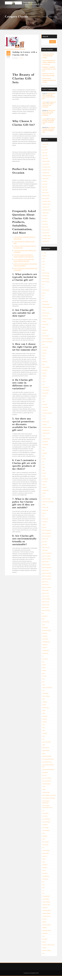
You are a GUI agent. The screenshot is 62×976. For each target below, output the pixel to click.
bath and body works (47, 338)
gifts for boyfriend (46, 553)
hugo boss (45, 644)
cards (43, 381)
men (43, 690)
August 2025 (45, 178)
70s (43, 287)
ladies (43, 667)
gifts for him (45, 584)
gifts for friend (46, 564)
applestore (45, 330)
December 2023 (46, 235)
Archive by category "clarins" (50, 16)
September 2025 (46, 175)
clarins (21, 58)
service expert (45, 830)
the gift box (45, 879)
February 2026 (46, 161)
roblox (44, 789)
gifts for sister (45, 604)
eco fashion (45, 479)
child (43, 401)
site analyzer (45, 842)
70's (43, 284)
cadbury (44, 376)
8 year (43, 293)
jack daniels (45, 653)
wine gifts (44, 939)
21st (43, 267)
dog (43, 464)
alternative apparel (47, 318)
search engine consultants (49, 795)
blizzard (44, 353)
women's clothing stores (48, 944)
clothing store (45, 430)
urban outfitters (46, 902)
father (43, 504)
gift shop (44, 544)
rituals (44, 786)
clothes (44, 418)
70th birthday (45, 290)
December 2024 (46, 201)
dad (43, 450)
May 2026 (44, 152)
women (44, 942)
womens (44, 947)
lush (43, 679)
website (44, 922)
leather (44, 670)
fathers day (45, 510)
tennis (44, 870)
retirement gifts (46, 784)
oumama (15, 58)
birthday (44, 350)
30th (43, 270)
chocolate (44, 404)
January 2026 (45, 164)
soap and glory (46, 850)
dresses (44, 473)
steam (43, 859)
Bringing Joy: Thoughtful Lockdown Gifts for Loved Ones (49, 69)
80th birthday (45, 304)
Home (39, 16)
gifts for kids (45, 590)
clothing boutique (46, 427)
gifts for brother (46, 556)
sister (43, 839)
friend (43, 524)
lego (43, 673)
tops (43, 884)
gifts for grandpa (46, 579)
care (43, 384)
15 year (44, 255)
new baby (44, 716)
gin (43, 613)
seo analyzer (45, 813)
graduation (45, 627)
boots (43, 356)
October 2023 (45, 241)
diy (43, 461)
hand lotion (45, 639)
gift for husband (46, 536)
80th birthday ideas (47, 307)
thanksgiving (45, 876)
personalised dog (46, 756)
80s (43, 298)
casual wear (45, 393)
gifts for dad (45, 561)
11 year (44, 253)
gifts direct (45, 550)
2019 (43, 264)
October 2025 (45, 172)
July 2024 (44, 215)
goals (43, 624)
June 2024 (44, 218)
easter (44, 476)
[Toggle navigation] (55, 2)
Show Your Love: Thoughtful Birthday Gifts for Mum (49, 80)
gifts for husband (46, 587)
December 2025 (46, 167)
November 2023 (46, 238)
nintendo (44, 733)
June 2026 (44, 150)
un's (43, 893)
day (43, 456)
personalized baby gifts (48, 769)
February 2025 (46, 195)
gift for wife (45, 539)
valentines (45, 907)
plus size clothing (46, 778)
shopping (44, 836)
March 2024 (45, 227)
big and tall (45, 347)
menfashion (45, 693)
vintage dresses (46, 916)
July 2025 (44, 181)
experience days (46, 499)
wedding (44, 927)
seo (43, 810)
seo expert (45, 824)
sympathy (44, 864)
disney (44, 458)
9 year (43, 310)
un (43, 890)
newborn (44, 722)
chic (43, 398)
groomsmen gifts (46, 630)
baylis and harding (47, 341)
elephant (44, 487)
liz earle (44, 676)
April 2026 (44, 155)
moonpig (44, 702)
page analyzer (45, 750)
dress (43, 470)
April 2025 (44, 190)
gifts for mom (45, 596)
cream (44, 447)
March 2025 (45, 192)
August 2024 (45, 212)
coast (43, 436)
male (43, 684)
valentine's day (46, 904)
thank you (44, 873)
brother (44, 373)
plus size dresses (46, 781)
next (43, 724)
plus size (44, 775)
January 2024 (45, 232)
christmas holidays (47, 413)
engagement (45, 490)
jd (42, 656)
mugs (43, 710)
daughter (44, 453)
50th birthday (45, 275)
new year (44, 719)
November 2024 (46, 204)
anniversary (45, 324)
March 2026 (45, 158)
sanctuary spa (45, 792)
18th (43, 261)
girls (43, 619)
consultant (45, 441)
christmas (44, 410)
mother (44, 704)
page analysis (45, 747)
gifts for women (46, 610)
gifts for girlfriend (46, 567)
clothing (44, 424)
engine (44, 493)
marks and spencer (47, 687)
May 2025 (44, 187)
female (44, 513)
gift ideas (44, 541)
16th (43, 258)
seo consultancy (46, 819)
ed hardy (44, 481)
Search (45, 36)
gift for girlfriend (46, 533)
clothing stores (46, 433)
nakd (43, 713)
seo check (44, 816)
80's (43, 296)
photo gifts (45, 772)
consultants (45, 444)
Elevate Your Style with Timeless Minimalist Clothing (48, 55)
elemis (44, 484)
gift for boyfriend (46, 530)
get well (44, 527)
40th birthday (45, 273)
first (43, 516)
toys (43, 887)
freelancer (45, 521)
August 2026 (45, 144)
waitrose (44, 919)
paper (43, 753)
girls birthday (45, 621)
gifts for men (45, 593)
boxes (43, 358)
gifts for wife (45, 607)
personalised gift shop (48, 759)
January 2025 (45, 198)
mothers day (45, 707)
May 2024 (44, 221)
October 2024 (45, 207)
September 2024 (46, 210)
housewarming (46, 641)
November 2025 (46, 170)
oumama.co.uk (29, 2)
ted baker (44, 867)
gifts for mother (46, 599)
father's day (45, 507)
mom (43, 699)
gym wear (44, 633)
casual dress (45, 387)
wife (43, 936)
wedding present (46, 930)
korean (44, 664)
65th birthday (45, 281)
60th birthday (45, 278)
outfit (43, 744)
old (43, 739)
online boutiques (46, 742)
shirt (43, 833)
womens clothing (46, 950)
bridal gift (44, 370)
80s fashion (45, 301)
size (43, 847)
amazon (44, 321)
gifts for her (45, 581)
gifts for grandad (46, 573)
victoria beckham (46, 910)
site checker (45, 844)
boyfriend (44, 361)
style (43, 862)
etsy (43, 496)
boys (43, 364)
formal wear (45, 519)
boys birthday (45, 367)
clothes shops (45, 421)
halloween (45, 636)
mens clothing (46, 696)
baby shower (45, 336)
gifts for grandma (46, 576)
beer (43, 344)
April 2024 (44, 224)
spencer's (44, 856)
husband (44, 647)
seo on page (45, 827)
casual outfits (45, 390)
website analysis (46, 924)
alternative (45, 316)
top (43, 882)
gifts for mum (45, 601)
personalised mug (46, 762)
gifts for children (46, 559)
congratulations (46, 438)
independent (45, 650)
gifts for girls (45, 570)
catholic (44, 396)
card (43, 378)
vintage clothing (46, 913)
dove (43, 467)
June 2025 (44, 184)
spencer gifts (45, 853)
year (43, 953)
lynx (43, 682)
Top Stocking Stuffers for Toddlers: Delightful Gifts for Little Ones (48, 62)
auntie (44, 333)
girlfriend (44, 616)
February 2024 (46, 230)
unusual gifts (45, 899)
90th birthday (45, 313)
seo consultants (46, 822)
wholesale (44, 933)
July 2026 (44, 147)
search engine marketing (48, 798)
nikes (43, 730)
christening (45, 407)
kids (43, 662)
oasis (43, 736)
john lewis (44, 659)
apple (43, 327)
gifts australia (45, 547)
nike (43, 727)
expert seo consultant (47, 501)
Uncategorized (46, 896)
